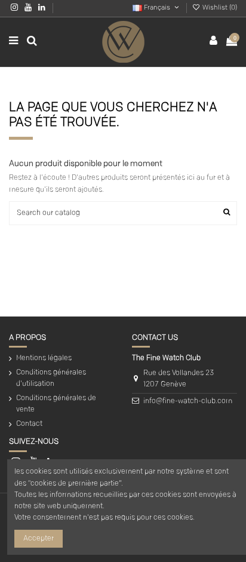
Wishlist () (219, 8)
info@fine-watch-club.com (187, 401)
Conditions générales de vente (56, 404)
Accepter (38, 538)
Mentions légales (44, 358)
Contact (29, 424)
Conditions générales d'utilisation (51, 378)
